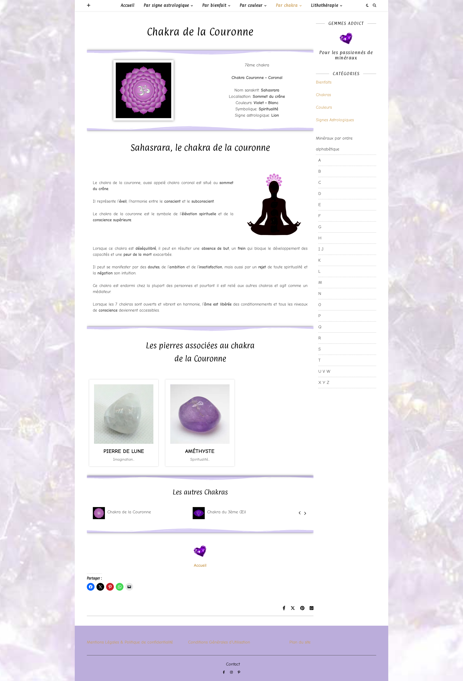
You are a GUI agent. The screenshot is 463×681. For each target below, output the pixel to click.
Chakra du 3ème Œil (226, 512)
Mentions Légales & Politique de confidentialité (130, 642)
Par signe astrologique (166, 5)
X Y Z (323, 382)
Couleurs (324, 107)
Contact (233, 664)
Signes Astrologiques (335, 119)
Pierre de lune (123, 451)
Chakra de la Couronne (129, 512)
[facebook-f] (224, 672)
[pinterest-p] (239, 672)
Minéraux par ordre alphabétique (334, 144)
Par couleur (251, 5)
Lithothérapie (324, 5)
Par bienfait (214, 5)
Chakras (323, 94)
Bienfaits (323, 82)
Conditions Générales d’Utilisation (219, 642)
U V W (324, 371)
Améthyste (199, 451)
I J (320, 249)
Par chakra (287, 5)
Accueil (128, 5)
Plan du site (300, 642)
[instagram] (232, 672)
